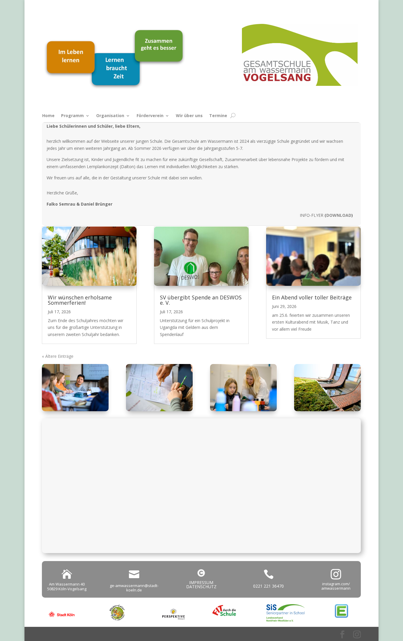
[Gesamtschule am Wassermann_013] (327, 409)
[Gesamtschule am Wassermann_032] (75, 409)
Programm (72, 116)
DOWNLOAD (338, 215)
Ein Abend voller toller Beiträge (312, 297)
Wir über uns (189, 116)
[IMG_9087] (159, 409)
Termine (218, 116)
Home (48, 116)
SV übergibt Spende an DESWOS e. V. (201, 300)
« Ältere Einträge (57, 356)
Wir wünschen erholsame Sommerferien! (80, 300)
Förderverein (150, 116)
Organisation (110, 116)
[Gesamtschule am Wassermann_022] (243, 409)
